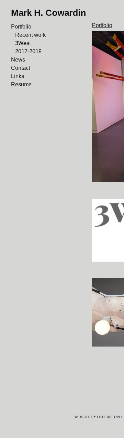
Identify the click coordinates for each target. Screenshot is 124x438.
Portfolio (21, 27)
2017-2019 (28, 51)
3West (23, 43)
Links (17, 76)
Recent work (30, 35)
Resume (21, 84)
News (18, 60)
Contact (20, 68)
